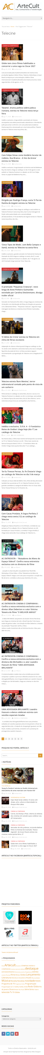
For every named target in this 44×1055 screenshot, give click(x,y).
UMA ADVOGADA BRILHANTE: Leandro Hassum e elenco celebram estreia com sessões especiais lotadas (20, 712)
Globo (23, 974)
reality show (23, 987)
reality (16, 987)
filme (13, 974)
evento (4, 975)
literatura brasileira (19, 978)
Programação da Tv (8, 987)
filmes (18, 975)
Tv (11, 992)
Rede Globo (33, 986)
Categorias (5, 1016)
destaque (31, 968)
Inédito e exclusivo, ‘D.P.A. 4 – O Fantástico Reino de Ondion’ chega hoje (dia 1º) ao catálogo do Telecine (21, 429)
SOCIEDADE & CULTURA (18, 797)
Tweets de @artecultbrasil (10, 952)
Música (6, 980)
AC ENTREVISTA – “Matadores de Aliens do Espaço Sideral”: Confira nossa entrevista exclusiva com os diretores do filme (21, 561)
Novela (14, 981)
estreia (35, 971)
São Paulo (21, 989)
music (29, 977)
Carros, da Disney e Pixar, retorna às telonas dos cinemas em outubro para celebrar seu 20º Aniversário (26, 816)
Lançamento (33, 974)
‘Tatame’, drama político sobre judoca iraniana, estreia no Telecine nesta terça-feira (20, 110)
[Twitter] (8, 1034)
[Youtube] (17, 1034)
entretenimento (8, 972)
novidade (30, 980)
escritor (23, 972)
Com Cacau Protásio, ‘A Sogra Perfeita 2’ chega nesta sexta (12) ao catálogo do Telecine (20, 516)
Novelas (21, 981)
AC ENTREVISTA (7, 541)
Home (12, 26)
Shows (16, 989)
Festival (8, 975)
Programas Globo (20, 984)
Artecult (10, 965)
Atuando (18, 966)
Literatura (6, 977)
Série (27, 989)
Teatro (36, 989)
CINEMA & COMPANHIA (10, 46)
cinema (24, 965)
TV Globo (16, 992)
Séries (31, 989)
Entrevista (18, 972)
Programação (30, 983)
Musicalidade (36, 978)
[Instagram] (12, 1034)
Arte (3, 966)
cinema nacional (15, 969)
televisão (6, 992)
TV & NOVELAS (7, 137)
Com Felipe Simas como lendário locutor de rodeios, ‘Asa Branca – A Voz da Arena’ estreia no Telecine (21, 158)
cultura (22, 969)
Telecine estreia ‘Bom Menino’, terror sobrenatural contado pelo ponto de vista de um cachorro (22, 384)
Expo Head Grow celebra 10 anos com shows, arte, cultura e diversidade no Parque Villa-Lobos (24, 802)
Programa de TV (8, 983)
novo (38, 980)
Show (11, 989)
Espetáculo (28, 972)
